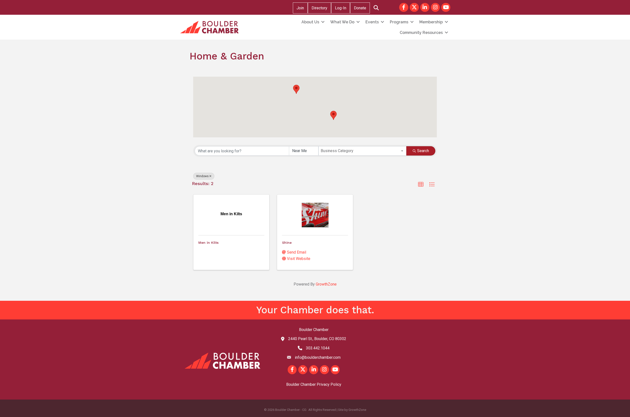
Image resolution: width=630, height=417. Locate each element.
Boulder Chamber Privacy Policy (313, 384)
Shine (287, 242)
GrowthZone (326, 284)
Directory (319, 8)
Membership (431, 22)
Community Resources (421, 32)
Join (300, 8)
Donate (360, 8)
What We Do (342, 22)
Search (423, 150)
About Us (310, 22)
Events (372, 22)
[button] (296, 89)
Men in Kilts (208, 242)
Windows (202, 176)
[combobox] (362, 151)
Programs (399, 22)
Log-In (340, 8)
